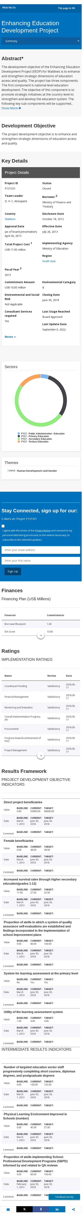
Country (10, 213)
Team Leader (14, 196)
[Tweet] (24, 1209)
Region (47, 256)
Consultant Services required (18, 313)
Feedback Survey (64, 1197)
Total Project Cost (18, 243)
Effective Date (52, 226)
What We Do (9, 7)
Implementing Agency (57, 243)
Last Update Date (54, 324)
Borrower (49, 196)
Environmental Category (59, 282)
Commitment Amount (20, 282)
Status (46, 183)
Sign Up (13, 571)
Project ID (11, 183)
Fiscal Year (13, 268)
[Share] (41, 1209)
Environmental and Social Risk (22, 297)
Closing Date (51, 294)
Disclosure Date (53, 213)
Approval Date (14, 226)
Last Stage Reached (56, 311)
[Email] (8, 1209)
